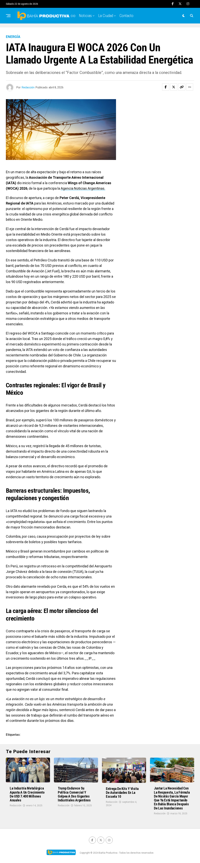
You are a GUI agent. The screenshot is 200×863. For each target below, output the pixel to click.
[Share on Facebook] (165, 87)
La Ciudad (105, 15)
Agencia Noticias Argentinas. (83, 188)
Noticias (85, 15)
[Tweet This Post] (173, 87)
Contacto (126, 15)
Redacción (28, 87)
